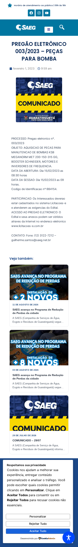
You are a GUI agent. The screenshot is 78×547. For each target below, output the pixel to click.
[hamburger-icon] (48, 30)
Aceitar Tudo (38, 531)
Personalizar (38, 516)
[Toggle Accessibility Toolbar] (68, 537)
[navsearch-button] (62, 27)
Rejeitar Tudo (38, 523)
